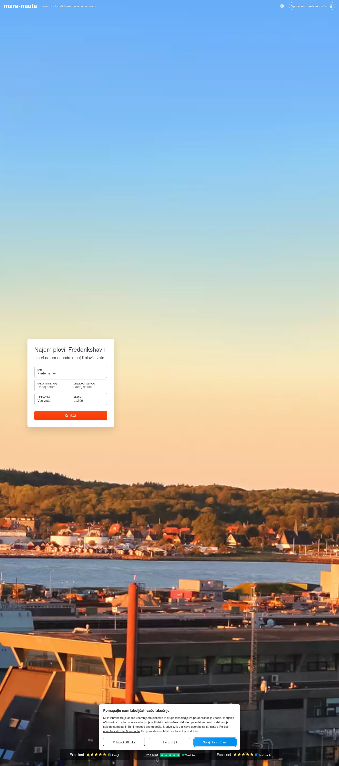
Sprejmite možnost (215, 742)
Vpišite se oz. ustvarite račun (309, 6)
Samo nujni (169, 742)
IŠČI (73, 415)
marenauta (20, 5)
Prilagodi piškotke (124, 742)
